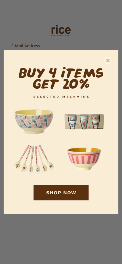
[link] (61, 132)
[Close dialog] (108, 61)
